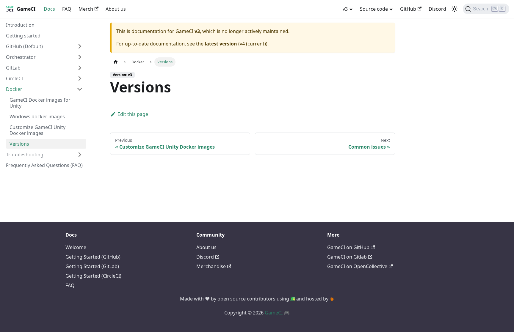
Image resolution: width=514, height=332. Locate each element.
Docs (49, 9)
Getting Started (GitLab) (92, 266)
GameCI (274, 312)
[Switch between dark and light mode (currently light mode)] (454, 9)
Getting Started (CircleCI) (93, 276)
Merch (86, 9)
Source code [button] (374, 9)
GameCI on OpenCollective (357, 266)
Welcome (75, 247)
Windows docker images (37, 116)
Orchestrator (21, 57)
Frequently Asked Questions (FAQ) (44, 165)
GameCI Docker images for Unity (40, 103)
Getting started (23, 35)
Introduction (20, 25)
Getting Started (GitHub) (92, 257)
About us (116, 9)
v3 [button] (345, 9)
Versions (19, 144)
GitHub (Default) (24, 46)
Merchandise (211, 266)
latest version (221, 43)
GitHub (408, 9)
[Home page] (115, 62)
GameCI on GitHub (348, 247)
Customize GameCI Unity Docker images (37, 130)
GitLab (13, 67)
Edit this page (132, 114)
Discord (437, 9)
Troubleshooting (24, 154)
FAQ (66, 9)
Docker (14, 89)
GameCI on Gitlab (347, 257)
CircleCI (14, 78)
